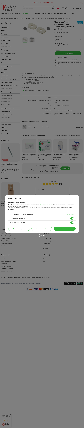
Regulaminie (65, 207)
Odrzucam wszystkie (41, 228)
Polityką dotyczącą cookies (45, 204)
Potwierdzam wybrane (19, 228)
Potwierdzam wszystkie (65, 228)
